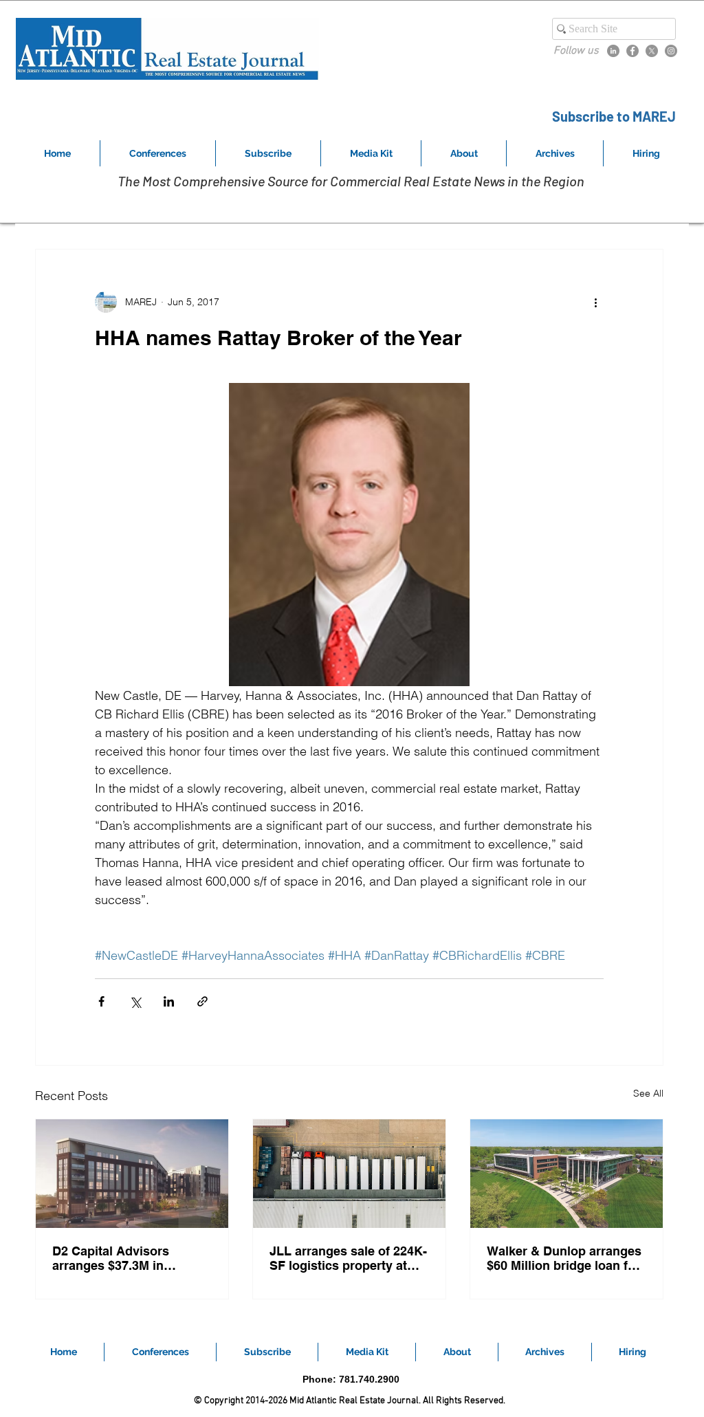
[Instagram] (671, 51)
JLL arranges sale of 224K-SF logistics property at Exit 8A (348, 1258)
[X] (652, 51)
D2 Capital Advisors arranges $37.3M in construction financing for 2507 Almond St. (129, 1258)
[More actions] (595, 302)
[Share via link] (202, 1001)
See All (648, 1093)
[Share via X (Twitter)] (135, 1001)
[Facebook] (632, 51)
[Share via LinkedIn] (168, 1001)
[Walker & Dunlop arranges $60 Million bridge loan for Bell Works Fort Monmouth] (566, 1173)
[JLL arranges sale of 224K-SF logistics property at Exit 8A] (349, 1173)
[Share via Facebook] (101, 1001)
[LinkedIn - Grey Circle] (613, 51)
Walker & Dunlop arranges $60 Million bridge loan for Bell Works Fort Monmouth (565, 1258)
